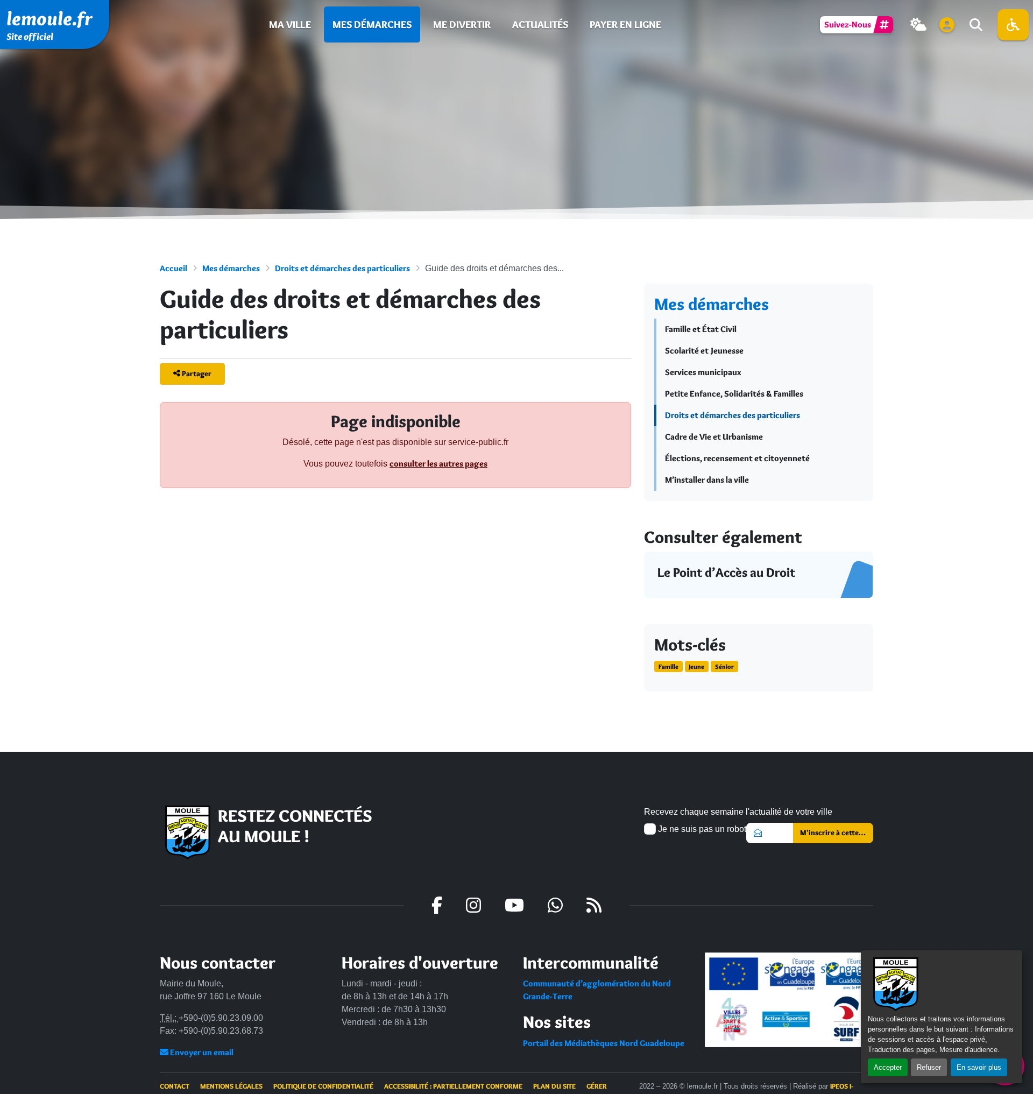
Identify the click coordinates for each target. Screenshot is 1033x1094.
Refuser (929, 1067)
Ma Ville (290, 24)
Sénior (724, 666)
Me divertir (462, 24)
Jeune (696, 666)
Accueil (173, 268)
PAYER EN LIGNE (625, 24)
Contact (174, 1086)
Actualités (540, 24)
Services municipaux (703, 372)
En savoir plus (979, 1067)
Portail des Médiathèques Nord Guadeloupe (603, 1043)
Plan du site (554, 1086)
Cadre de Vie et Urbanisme (714, 437)
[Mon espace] (947, 24)
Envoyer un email (201, 1052)
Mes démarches (372, 24)
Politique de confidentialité (323, 1086)
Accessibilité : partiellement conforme (453, 1086)
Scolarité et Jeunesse (704, 350)
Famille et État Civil (701, 329)
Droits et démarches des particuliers (342, 268)
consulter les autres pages (438, 463)
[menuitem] (290, 24)
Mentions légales (231, 1086)
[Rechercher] (975, 24)
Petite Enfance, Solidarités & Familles (734, 394)
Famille (668, 666)
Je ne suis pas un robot (701, 829)
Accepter (888, 1067)
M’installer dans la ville (707, 480)
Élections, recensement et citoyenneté (737, 458)
